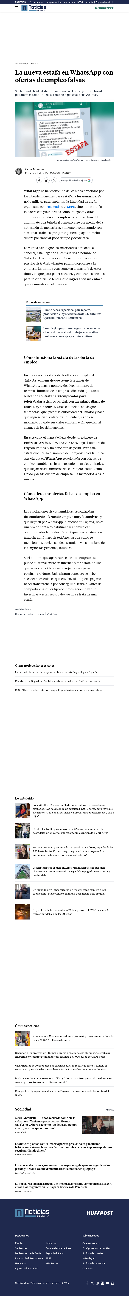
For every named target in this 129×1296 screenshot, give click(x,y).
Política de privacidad (94, 1263)
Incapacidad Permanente (29, 1258)
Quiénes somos (91, 1243)
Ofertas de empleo (24, 613)
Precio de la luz (36, 2)
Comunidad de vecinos (58, 1248)
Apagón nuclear (54, 2)
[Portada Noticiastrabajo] (32, 1213)
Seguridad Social (55, 1253)
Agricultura (69, 2)
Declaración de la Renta (28, 1253)
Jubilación (51, 1243)
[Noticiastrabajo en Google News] (112, 1283)
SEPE (71, 207)
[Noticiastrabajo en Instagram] (97, 1283)
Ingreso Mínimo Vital (26, 1268)
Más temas (52, 1263)
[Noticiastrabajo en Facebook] (87, 1283)
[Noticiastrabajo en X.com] (92, 1283)
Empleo (19, 1243)
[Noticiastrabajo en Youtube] (107, 1283)
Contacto (87, 1268)
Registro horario (103, 2)
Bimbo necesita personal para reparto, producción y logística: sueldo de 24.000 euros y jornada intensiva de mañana (72, 313)
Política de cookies (92, 1253)
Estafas (40, 613)
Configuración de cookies (96, 1248)
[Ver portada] (33, 8)
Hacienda (53, 207)
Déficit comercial (85, 2)
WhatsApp (52, 613)
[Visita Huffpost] (104, 8)
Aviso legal (88, 1258)
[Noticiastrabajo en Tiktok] (102, 1283)
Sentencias (21, 1248)
